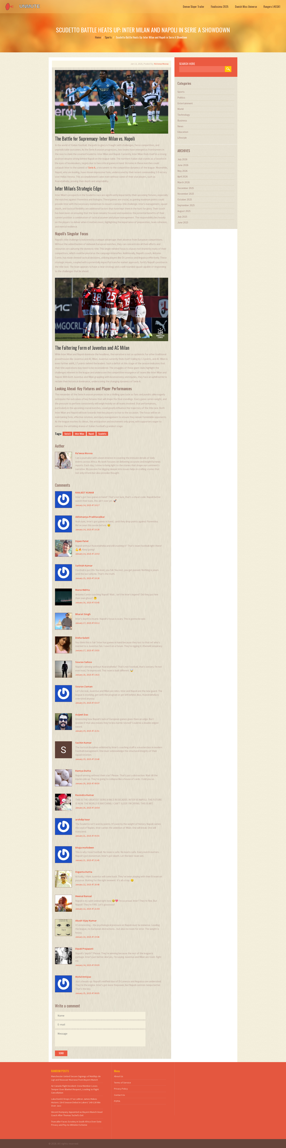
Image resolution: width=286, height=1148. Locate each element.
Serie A (91, 167)
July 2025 (182, 216)
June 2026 (182, 165)
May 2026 (182, 170)
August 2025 (184, 211)
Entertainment (185, 103)
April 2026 (182, 176)
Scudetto (102, 433)
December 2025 (185, 188)
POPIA (117, 1101)
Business (182, 120)
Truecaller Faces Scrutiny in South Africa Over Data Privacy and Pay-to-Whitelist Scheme (76, 1123)
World (180, 109)
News (180, 126)
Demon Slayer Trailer (193, 7)
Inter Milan (79, 433)
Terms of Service (122, 1082)
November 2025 (185, 193)
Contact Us (119, 1094)
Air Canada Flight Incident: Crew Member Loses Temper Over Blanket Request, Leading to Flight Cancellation (75, 1089)
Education (182, 131)
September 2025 (186, 205)
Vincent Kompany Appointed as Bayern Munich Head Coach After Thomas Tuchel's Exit (76, 1113)
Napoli (91, 433)
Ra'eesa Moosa (161, 63)
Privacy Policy (121, 1088)
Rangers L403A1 (271, 7)
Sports (108, 37)
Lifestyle (182, 137)
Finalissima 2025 (219, 7)
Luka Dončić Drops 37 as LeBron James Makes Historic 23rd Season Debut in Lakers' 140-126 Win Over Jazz (75, 1102)
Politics (181, 97)
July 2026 (182, 159)
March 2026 (183, 182)
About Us (118, 1076)
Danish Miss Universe (246, 7)
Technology (183, 114)
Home (98, 37)
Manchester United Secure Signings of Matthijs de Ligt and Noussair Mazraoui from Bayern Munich (76, 1078)
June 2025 (182, 222)
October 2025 (184, 199)
